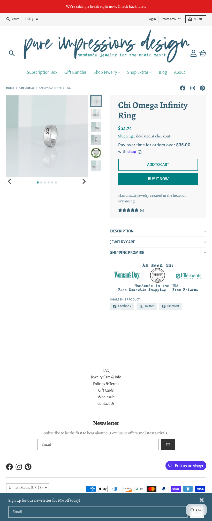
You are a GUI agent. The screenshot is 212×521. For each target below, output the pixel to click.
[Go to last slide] (10, 181)
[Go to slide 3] (45, 182)
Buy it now (158, 179)
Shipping (125, 136)
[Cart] (202, 53)
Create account (170, 19)
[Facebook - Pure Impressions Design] (182, 88)
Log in (152, 19)
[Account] (193, 53)
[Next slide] (84, 181)
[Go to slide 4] (49, 182)
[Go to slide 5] (52, 182)
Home (10, 87)
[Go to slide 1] (38, 182)
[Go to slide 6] (56, 182)
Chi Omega (26, 87)
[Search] (11, 53)
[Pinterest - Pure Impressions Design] (202, 88)
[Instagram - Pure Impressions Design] (192, 88)
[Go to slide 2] (41, 182)
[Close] (202, 500)
